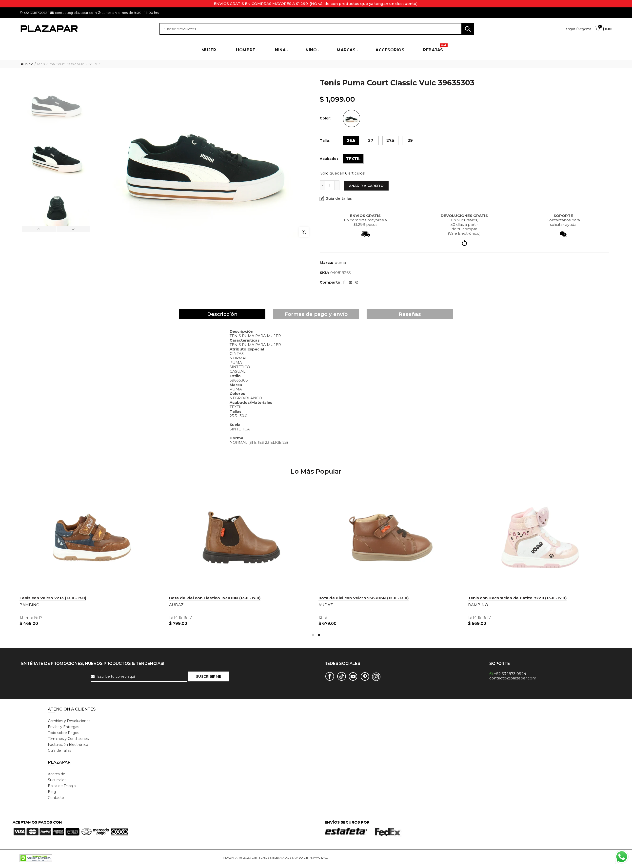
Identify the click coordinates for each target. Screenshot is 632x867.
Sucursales (57, 780)
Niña (280, 50)
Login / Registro (578, 29)
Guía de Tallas (59, 750)
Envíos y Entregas (63, 727)
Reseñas (410, 314)
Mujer (208, 50)
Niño (311, 50)
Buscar (467, 28)
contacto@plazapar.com (76, 13)
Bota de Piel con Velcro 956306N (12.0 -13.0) (363, 598)
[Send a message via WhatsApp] (622, 857)
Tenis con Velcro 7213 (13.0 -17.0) (53, 598)
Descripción (222, 314)
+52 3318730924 (36, 13)
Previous (39, 229)
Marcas (346, 50)
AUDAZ (176, 604)
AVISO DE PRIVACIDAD (311, 857)
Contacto (56, 797)
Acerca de (56, 774)
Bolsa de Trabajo (62, 786)
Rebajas (434, 48)
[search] (316, 29)
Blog (52, 792)
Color (325, 118)
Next (73, 229)
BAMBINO (30, 604)
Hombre (245, 50)
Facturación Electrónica (68, 744)
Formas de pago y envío (316, 314)
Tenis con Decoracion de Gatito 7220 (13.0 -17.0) (517, 598)
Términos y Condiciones (68, 738)
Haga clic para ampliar (304, 232)
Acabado (328, 159)
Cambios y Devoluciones (69, 721)
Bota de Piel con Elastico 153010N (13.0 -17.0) (215, 598)
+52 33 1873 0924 (510, 673)
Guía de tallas (338, 198)
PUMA (340, 262)
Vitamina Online (341, 857)
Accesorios (389, 50)
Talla (324, 140)
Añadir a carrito (366, 186)
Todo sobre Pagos (63, 733)
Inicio (29, 64)
